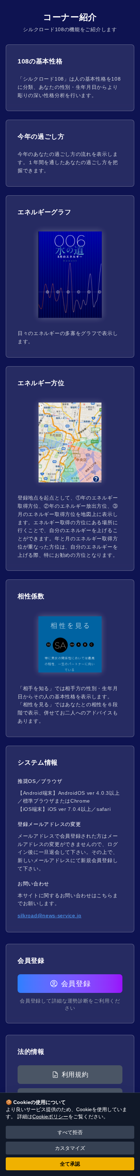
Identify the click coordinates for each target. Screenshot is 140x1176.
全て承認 (70, 1164)
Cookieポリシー (50, 1116)
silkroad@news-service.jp (49, 915)
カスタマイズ (70, 1148)
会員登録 (76, 984)
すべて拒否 (70, 1132)
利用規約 (75, 1074)
